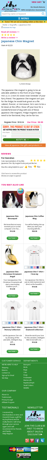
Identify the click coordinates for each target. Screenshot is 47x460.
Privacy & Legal (7, 400)
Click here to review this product (14, 173)
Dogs (25, 375)
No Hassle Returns (38, 7)
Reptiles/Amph (29, 383)
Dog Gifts (13, 25)
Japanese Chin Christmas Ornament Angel (12, 274)
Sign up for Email (8, 375)
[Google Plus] (27, 441)
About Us (5, 394)
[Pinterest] (32, 441)
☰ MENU (23, 18)
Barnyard (27, 364)
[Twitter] (42, 441)
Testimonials (6, 397)
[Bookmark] (8, 28)
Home (5, 25)
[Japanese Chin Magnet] (23, 85)
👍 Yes (28, 166)
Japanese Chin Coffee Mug (34, 217)
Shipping (5, 367)
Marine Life (28, 380)
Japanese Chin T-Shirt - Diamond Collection (35, 328)
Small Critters (28, 385)
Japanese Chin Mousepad (12, 217)
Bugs (25, 370)
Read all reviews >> (10, 32)
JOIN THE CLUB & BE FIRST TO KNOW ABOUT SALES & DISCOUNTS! (35, 430)
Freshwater (28, 377)
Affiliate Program (8, 402)
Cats (25, 372)
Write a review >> (9, 37)
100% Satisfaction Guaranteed (33, 10)
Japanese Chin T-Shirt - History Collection (12, 328)
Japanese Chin (25, 25)
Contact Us (6, 373)
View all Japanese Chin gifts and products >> (23, 145)
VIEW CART (37, 2)
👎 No (36, 166)
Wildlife (26, 388)
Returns (4, 370)
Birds (25, 367)
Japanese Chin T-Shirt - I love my (35, 272)
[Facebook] (37, 441)
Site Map (5, 378)
